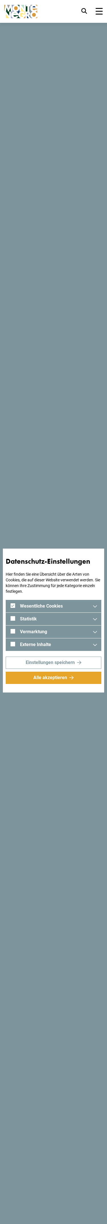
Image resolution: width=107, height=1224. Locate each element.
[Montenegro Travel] (20, 11)
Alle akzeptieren (50, 677)
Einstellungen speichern (50, 662)
